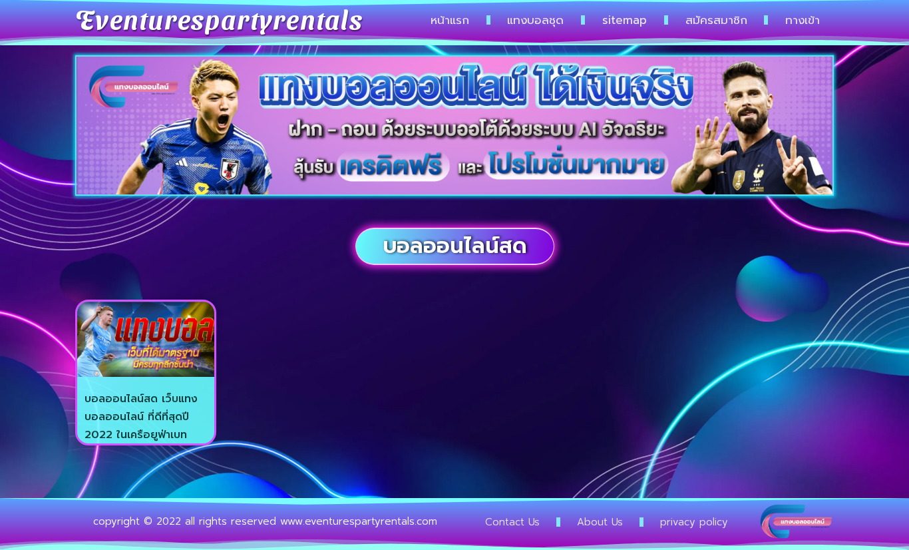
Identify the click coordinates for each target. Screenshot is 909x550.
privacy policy (694, 522)
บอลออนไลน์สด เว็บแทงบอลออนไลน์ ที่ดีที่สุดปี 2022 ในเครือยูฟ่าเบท (141, 416)
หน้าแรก (450, 20)
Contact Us (512, 522)
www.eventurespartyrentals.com (358, 521)
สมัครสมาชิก (716, 20)
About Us (600, 522)
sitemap (624, 20)
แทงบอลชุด (535, 20)
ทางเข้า (802, 20)
